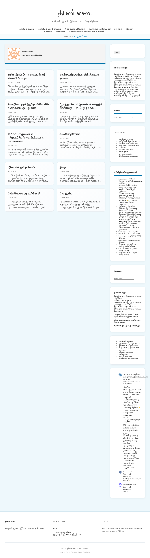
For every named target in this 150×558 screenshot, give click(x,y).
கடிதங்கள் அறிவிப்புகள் (100, 29)
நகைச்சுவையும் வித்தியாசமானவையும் (86, 31)
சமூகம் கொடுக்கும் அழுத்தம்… (126, 203)
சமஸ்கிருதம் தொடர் (63, 532)
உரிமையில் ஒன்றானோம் (21, 167)
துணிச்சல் (122, 229)
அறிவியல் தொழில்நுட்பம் (49, 29)
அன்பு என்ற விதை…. (127, 246)
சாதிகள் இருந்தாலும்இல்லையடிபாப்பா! (130, 180)
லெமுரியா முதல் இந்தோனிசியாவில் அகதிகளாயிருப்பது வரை (28, 105)
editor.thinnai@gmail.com (128, 80)
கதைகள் (118, 29)
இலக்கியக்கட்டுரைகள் (75, 29)
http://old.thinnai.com (120, 316)
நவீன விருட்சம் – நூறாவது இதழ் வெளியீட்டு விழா (26, 76)
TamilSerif (122, 322)
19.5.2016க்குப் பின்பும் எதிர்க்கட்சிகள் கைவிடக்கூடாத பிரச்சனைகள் (26, 137)
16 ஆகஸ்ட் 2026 (80, 36)
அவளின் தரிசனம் (70, 134)
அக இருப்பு (66, 193)
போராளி (134, 231)
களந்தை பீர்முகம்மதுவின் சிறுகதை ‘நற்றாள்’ (80, 76)
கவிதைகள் (61, 31)
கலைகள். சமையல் (125, 150)
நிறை (63, 167)
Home (55, 528)
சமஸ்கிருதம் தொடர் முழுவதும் (127, 326)
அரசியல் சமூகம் (26, 29)
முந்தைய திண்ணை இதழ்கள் (67, 534)
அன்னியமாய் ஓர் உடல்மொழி (24, 193)
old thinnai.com (129, 89)
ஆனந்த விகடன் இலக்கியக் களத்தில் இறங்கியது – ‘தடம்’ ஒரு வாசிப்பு (81, 105)
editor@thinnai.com (119, 78)
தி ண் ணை (75, 12)
